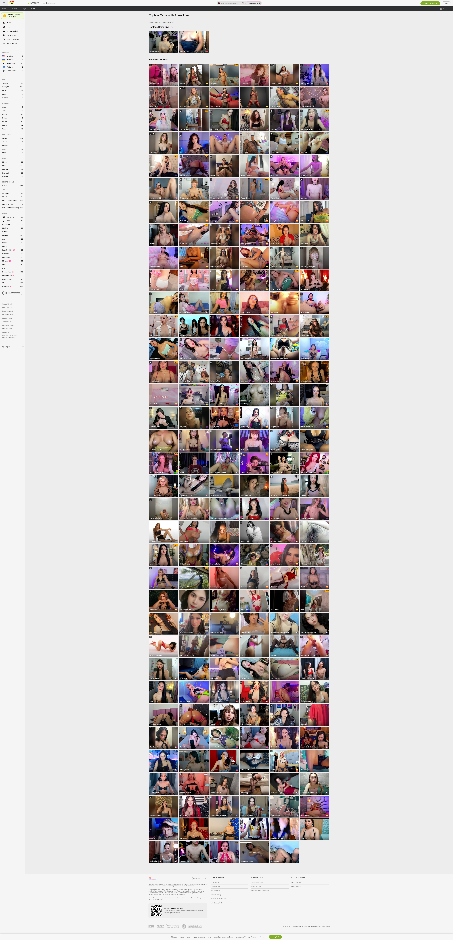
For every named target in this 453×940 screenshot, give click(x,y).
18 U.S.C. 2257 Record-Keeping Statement (10, 336)
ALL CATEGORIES (14, 293)
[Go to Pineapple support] (184, 926)
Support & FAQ (7, 304)
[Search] (243, 3)
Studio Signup (7, 329)
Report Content (7, 311)
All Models (6, 332)
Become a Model (8, 325)
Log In (446, 3)
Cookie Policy (249, 937)
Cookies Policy (216, 895)
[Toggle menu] (4, 3)
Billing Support (7, 307)
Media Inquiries (7, 314)
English (197, 878)
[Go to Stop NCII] (195, 926)
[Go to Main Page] (17, 3)
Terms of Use (7, 322)
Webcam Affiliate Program (260, 890)
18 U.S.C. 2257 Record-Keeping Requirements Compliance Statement (306, 926)
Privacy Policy (7, 318)
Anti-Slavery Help (217, 903)
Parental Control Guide (218, 899)
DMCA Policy (215, 890)
